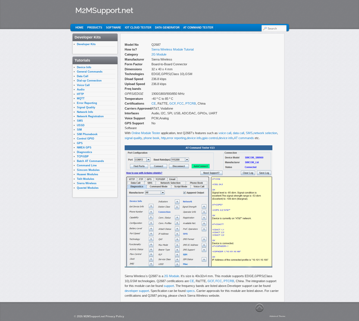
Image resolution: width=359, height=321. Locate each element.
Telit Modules (85, 178)
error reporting (176, 138)
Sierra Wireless (86, 183)
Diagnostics (84, 152)
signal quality (133, 138)
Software (113, 27)
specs (190, 291)
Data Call (82, 76)
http (163, 138)
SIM (79, 129)
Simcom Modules (88, 170)
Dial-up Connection (89, 80)
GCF (172, 103)
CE (153, 103)
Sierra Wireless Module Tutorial (172, 49)
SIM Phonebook (87, 134)
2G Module (158, 54)
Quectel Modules (87, 187)
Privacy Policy (115, 316)
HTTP (80, 94)
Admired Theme (277, 316)
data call (238, 133)
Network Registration (90, 116)
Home (79, 27)
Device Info (84, 67)
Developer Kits (86, 44)
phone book (151, 138)
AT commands (244, 138)
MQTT (81, 98)
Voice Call (83, 85)
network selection (265, 133)
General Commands (89, 71)
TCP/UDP (83, 156)
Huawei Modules (87, 174)
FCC (180, 103)
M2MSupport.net (104, 10)
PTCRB (190, 103)
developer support (137, 291)
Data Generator (167, 27)
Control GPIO (85, 138)
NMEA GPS (84, 147)
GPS (80, 143)
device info (194, 138)
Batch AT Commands (90, 161)
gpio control (210, 138)
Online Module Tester (146, 133)
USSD (80, 125)
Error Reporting (87, 103)
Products (94, 27)
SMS (249, 133)
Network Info (85, 112)
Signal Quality (86, 107)
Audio (81, 89)
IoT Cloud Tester (138, 27)
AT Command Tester (198, 27)
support (169, 286)
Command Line (87, 165)
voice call (225, 133)
